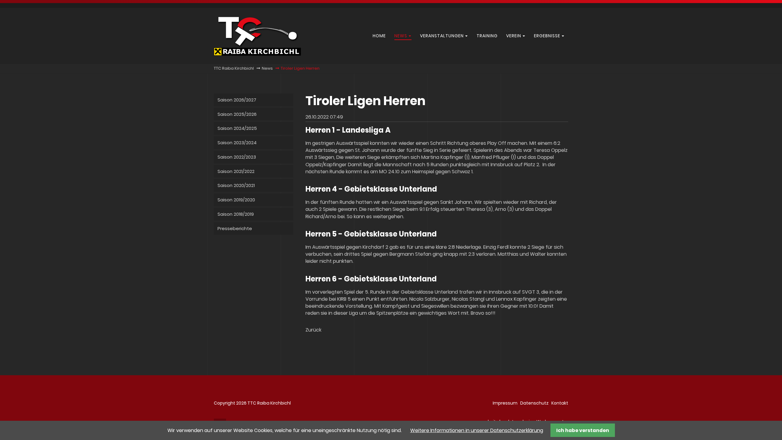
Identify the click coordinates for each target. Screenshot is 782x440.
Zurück (313, 329)
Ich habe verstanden (582, 430)
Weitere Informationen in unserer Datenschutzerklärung (476, 430)
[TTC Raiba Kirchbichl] (257, 53)
